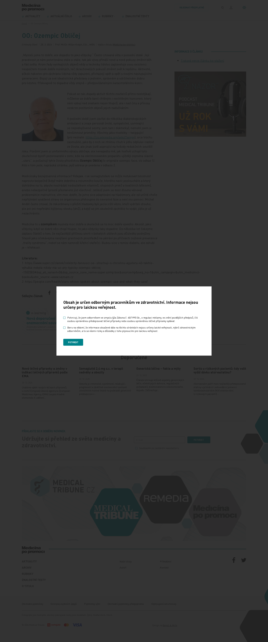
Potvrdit (73, 342)
